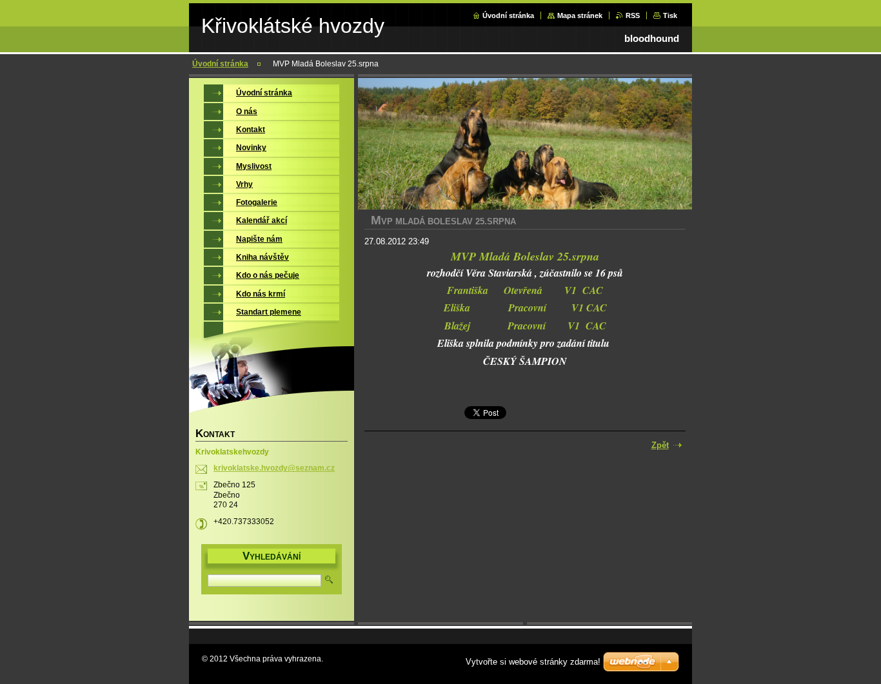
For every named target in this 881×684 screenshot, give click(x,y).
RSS (633, 15)
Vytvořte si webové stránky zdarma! (533, 662)
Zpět (660, 445)
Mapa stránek (579, 15)
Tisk (670, 15)
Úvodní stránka (508, 15)
